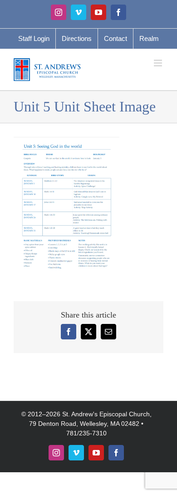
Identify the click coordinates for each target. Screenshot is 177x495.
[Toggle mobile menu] (158, 63)
